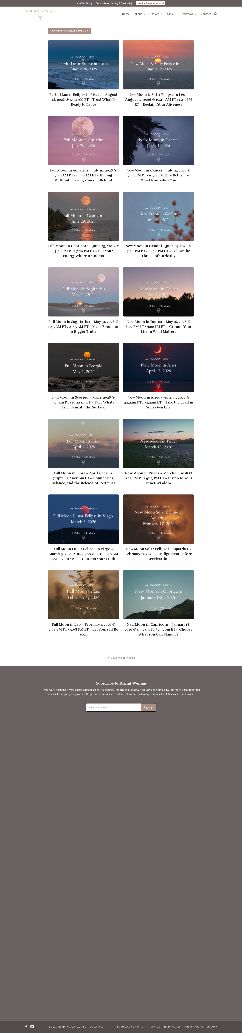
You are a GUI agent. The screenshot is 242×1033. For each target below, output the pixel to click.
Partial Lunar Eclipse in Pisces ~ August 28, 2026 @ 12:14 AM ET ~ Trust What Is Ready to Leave (83, 99)
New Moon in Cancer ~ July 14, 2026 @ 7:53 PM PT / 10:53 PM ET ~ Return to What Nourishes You (158, 175)
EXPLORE (154, 14)
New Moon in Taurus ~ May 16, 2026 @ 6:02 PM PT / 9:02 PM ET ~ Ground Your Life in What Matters (159, 326)
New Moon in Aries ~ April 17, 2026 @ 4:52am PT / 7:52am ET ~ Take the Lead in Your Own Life (158, 402)
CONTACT (206, 14)
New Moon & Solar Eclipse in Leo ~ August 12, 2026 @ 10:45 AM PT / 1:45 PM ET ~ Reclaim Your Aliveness (158, 99)
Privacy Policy (193, 1026)
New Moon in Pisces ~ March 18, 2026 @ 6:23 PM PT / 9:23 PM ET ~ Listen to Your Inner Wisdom (158, 478)
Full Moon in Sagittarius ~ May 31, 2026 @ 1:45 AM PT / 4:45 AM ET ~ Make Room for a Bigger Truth (83, 326)
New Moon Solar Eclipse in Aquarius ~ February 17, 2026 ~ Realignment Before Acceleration (158, 554)
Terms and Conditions (132, 1026)
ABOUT (138, 14)
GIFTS (170, 14)
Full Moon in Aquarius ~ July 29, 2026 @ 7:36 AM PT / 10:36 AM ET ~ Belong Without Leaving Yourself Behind (83, 175)
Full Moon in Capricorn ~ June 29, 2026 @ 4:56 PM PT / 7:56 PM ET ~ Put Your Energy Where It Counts (83, 251)
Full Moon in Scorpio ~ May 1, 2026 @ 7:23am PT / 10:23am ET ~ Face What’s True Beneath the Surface (83, 402)
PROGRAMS (187, 14)
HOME (126, 14)
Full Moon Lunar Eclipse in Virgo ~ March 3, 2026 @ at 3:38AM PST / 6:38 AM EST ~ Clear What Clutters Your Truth (83, 554)
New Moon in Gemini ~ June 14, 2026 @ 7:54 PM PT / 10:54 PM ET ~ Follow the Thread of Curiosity (158, 251)
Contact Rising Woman (165, 1026)
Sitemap (212, 1026)
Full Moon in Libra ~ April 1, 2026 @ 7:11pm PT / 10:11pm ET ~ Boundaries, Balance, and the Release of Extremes (84, 478)
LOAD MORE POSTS (123, 658)
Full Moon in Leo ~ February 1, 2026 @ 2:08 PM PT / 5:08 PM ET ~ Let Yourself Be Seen (83, 629)
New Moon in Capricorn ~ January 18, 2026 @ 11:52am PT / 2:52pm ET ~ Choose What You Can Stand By (158, 629)
